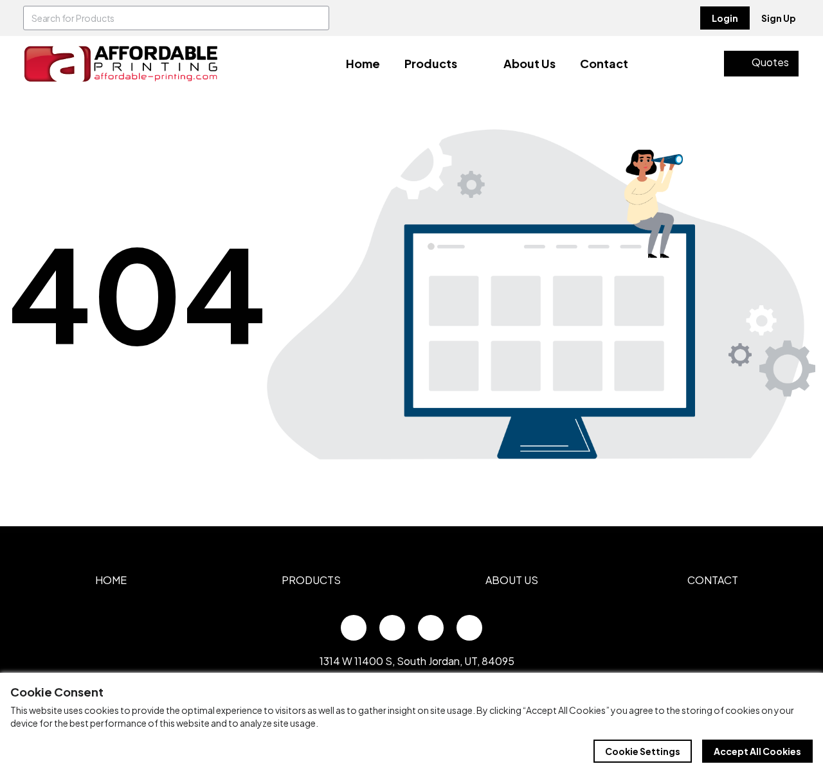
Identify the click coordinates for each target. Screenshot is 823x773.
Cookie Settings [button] (642, 751)
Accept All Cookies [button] (757, 751)
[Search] (317, 18)
